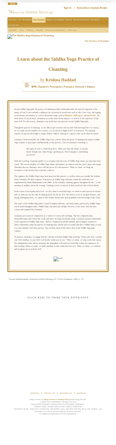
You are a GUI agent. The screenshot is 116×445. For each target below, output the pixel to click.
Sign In (67, 8)
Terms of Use (49, 399)
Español (42, 86)
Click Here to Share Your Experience (58, 298)
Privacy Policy (64, 399)
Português (55, 86)
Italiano (91, 86)
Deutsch (79, 86)
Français (68, 86)
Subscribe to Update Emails (92, 8)
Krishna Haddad (61, 79)
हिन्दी (34, 86)
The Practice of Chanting (97, 41)
